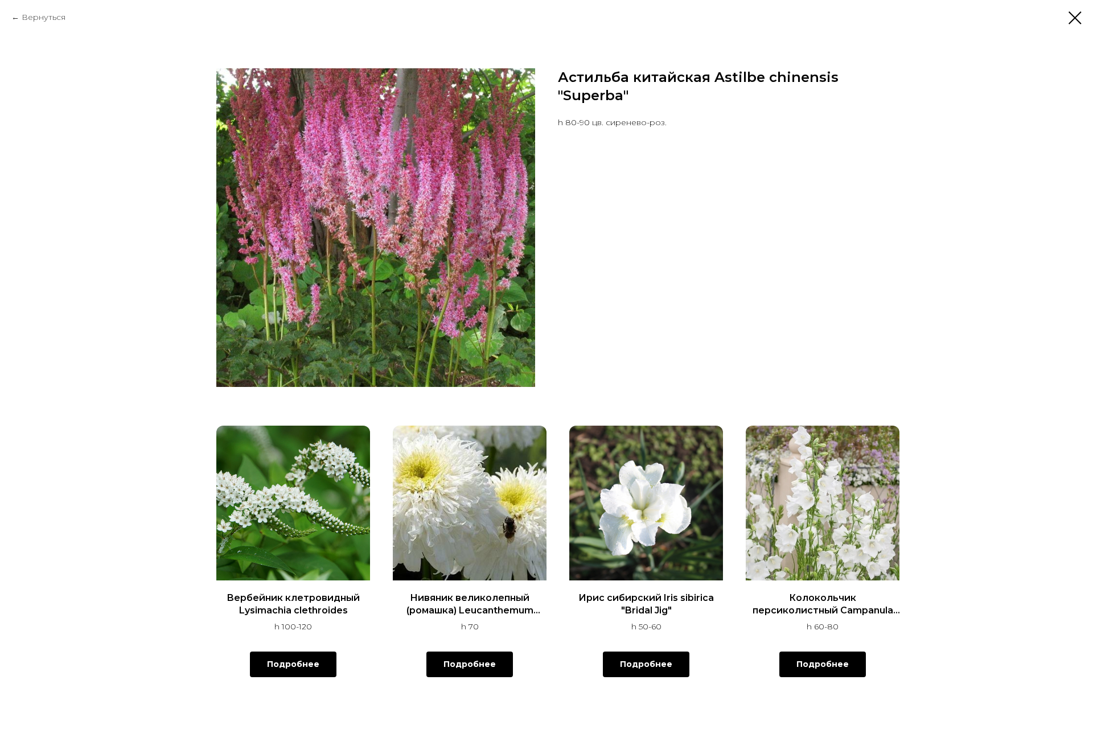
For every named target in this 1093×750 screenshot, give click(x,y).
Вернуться (43, 17)
